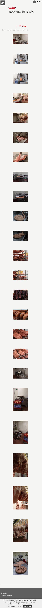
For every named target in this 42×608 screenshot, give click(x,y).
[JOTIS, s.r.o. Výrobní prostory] (20, 98)
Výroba (21, 12)
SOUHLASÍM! (27, 606)
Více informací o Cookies (14, 606)
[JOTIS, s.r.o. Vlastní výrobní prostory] (20, 78)
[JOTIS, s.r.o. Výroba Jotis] (20, 39)
